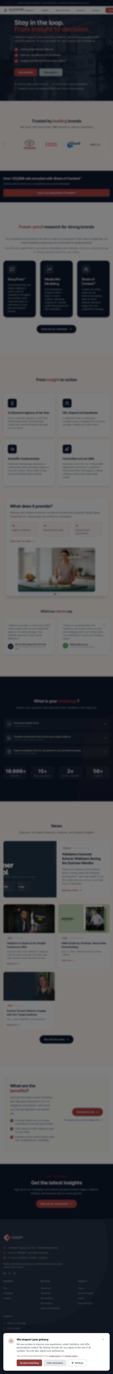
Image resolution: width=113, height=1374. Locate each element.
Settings (79, 1362)
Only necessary (55, 1362)
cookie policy (54, 1356)
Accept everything (29, 1362)
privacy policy (71, 1356)
